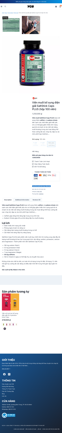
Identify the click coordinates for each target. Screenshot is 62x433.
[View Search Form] (5, 6)
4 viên (42, 144)
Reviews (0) (36, 200)
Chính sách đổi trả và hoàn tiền (50, 429)
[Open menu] (1, 6)
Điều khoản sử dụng (31, 429)
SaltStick (41, 194)
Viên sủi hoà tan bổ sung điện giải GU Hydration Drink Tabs (10, 315)
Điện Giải (39, 191)
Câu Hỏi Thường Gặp (8, 391)
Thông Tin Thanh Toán (8, 389)
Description (8, 200)
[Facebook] (4, 374)
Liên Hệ (4, 396)
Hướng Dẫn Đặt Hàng (8, 386)
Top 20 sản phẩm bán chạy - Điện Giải (41, 186)
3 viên (35, 144)
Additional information (22, 200)
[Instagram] (9, 374)
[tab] (8, 200)
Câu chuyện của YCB (8, 384)
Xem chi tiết (5, 368)
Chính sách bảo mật (19, 429)
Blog (3, 393)
